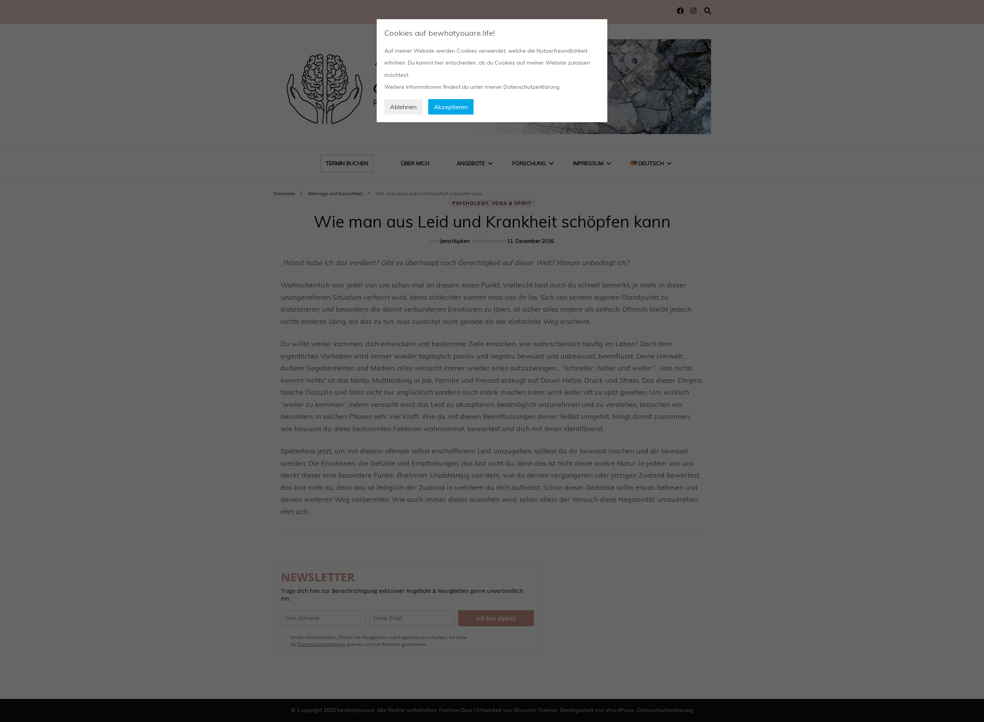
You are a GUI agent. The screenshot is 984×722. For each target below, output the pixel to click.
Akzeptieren (451, 107)
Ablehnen (403, 107)
